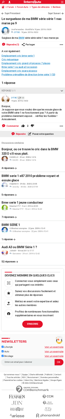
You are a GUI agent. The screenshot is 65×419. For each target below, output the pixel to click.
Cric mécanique (10, 59)
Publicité (49, 375)
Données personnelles (50, 377)
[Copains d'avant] (17, 409)
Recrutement (33, 377)
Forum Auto (22, 7)
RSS (24, 377)
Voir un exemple (54, 346)
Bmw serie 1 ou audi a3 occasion (19, 67)
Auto (6, 351)
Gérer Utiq (28, 380)
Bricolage (8, 356)
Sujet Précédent (12, 13)
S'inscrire (32, 324)
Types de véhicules (40, 7)
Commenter (12, 126)
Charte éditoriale (36, 375)
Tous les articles (13, 377)
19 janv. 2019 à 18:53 (29, 32)
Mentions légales (42, 380)
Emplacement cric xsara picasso (19, 70)
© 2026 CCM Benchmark (33, 383)
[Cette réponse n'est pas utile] (32, 126)
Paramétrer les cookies (13, 380)
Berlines (57, 7)
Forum (10, 7)
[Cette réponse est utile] (23, 126)
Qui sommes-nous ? (12, 375)
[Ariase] (17, 415)
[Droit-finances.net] (47, 403)
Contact (57, 375)
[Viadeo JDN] (47, 409)
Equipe (25, 375)
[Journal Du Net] (17, 403)
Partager (30, 44)
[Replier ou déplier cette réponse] (61, 90)
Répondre (20, 134)
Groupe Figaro (56, 380)
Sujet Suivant (54, 13)
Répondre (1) (12, 44)
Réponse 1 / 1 (8, 90)
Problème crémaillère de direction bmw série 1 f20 (28, 74)
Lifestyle (8, 347)
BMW (21, 37)
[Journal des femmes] (17, 397)
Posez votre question (43, 134)
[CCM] (47, 397)
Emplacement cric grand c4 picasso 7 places (26, 63)
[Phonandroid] (47, 415)
